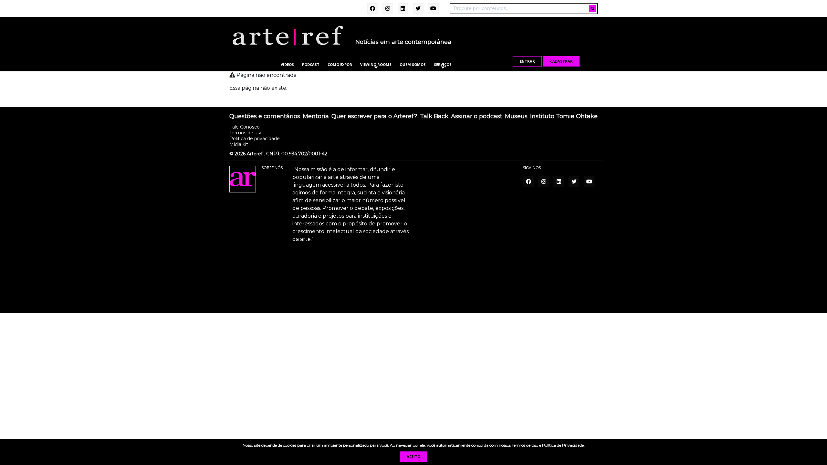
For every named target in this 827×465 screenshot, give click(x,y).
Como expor (340, 64)
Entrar (527, 61)
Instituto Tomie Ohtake (564, 116)
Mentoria (316, 116)
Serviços (443, 64)
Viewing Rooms (376, 64)
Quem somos (413, 64)
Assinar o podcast (476, 116)
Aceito (413, 456)
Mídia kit (238, 144)
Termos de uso (246, 133)
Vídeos (287, 64)
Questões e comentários (264, 116)
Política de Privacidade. (563, 445)
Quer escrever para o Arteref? (374, 116)
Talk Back (434, 116)
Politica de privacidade (254, 138)
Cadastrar (561, 61)
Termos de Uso (525, 445)
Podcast (310, 64)
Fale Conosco (244, 127)
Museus (516, 116)
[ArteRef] (287, 35)
